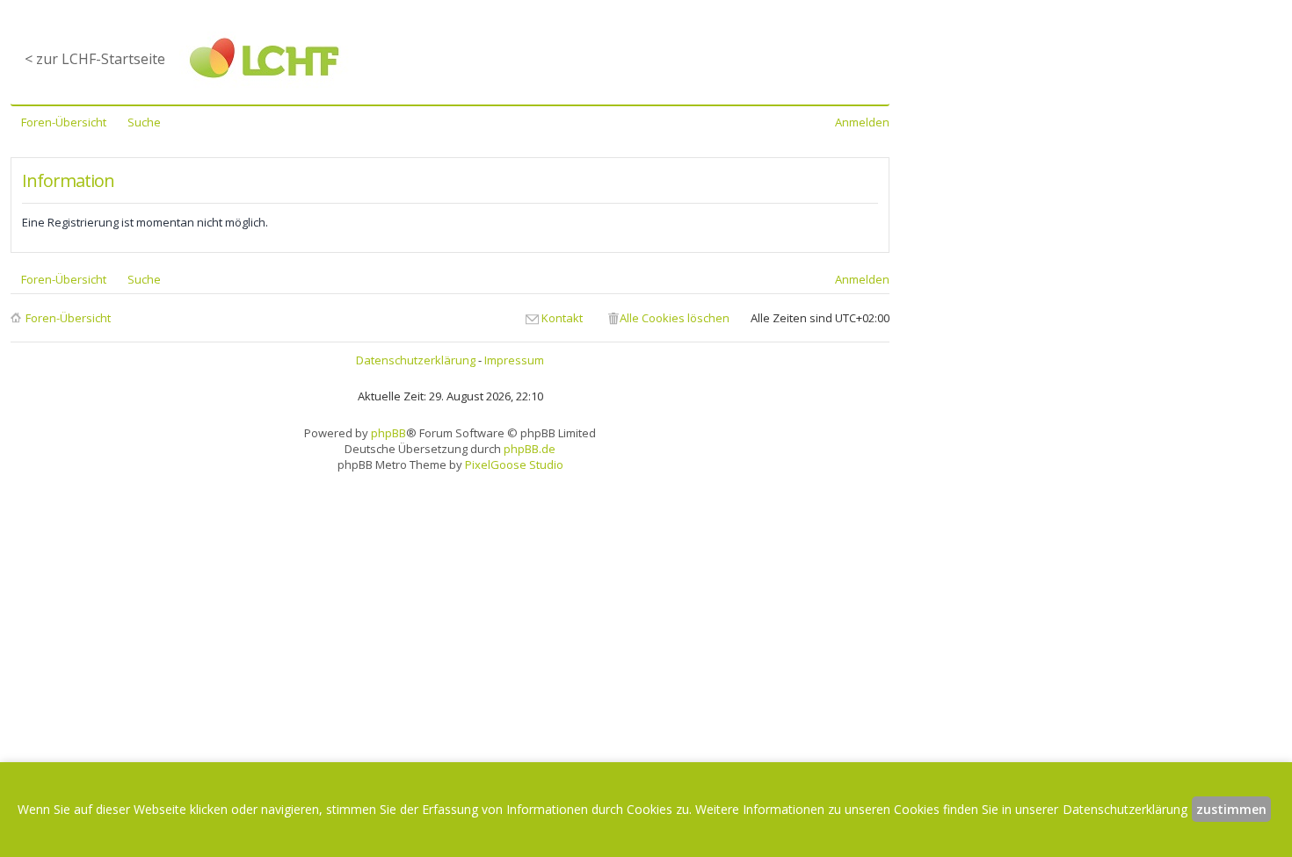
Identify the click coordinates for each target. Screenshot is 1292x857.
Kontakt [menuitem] (562, 318)
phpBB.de (529, 449)
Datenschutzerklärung (415, 360)
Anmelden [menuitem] (862, 122)
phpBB (388, 433)
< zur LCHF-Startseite (95, 58)
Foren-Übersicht (68, 318)
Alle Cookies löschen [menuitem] (674, 318)
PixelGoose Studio (514, 464)
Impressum (514, 360)
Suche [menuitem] (144, 122)
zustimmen (1231, 809)
